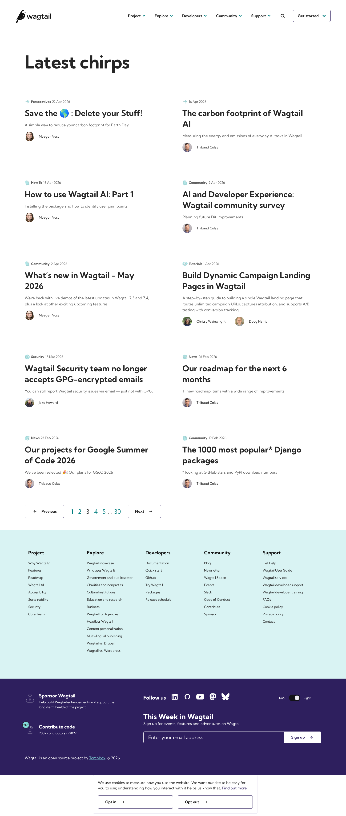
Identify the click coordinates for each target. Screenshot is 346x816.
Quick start (153, 570)
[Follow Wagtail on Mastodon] (213, 699)
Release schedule (158, 599)
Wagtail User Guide (277, 570)
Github (150, 578)
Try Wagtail (154, 585)
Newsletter (212, 570)
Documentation (157, 563)
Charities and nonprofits (105, 585)
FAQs (267, 599)
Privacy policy (273, 614)
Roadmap (35, 578)
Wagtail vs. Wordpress (104, 650)
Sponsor (210, 614)
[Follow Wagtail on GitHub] (187, 699)
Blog (207, 563)
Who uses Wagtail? (101, 570)
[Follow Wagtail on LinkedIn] (175, 699)
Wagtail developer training (283, 592)
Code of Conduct (217, 599)
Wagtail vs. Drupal (100, 643)
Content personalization (105, 629)
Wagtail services (275, 578)
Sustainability (38, 599)
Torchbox (97, 758)
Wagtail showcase (100, 563)
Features (34, 570)
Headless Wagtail (100, 621)
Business (93, 607)
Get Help (269, 563)
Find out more (234, 788)
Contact (269, 621)
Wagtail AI (36, 585)
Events (209, 585)
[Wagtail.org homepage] (33, 16)
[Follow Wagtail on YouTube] (200, 699)
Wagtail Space (215, 578)
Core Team (36, 614)
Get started (308, 15)
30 (118, 511)
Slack (208, 592)
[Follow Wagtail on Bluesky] (225, 699)
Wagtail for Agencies (102, 614)
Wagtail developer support (283, 585)
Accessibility (37, 592)
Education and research (104, 599)
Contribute (212, 607)
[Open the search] (283, 16)
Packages (152, 592)
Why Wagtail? (38, 563)
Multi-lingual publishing (104, 636)
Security (34, 607)
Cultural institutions (101, 592)
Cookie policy (273, 607)
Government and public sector (110, 578)
